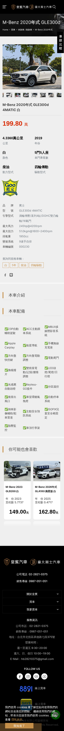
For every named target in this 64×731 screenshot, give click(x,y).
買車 (32, 601)
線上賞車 (40, 688)
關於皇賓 (32, 594)
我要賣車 (32, 609)
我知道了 (19, 725)
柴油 (23, 265)
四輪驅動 (36, 265)
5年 (14, 265)
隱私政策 (16, 719)
